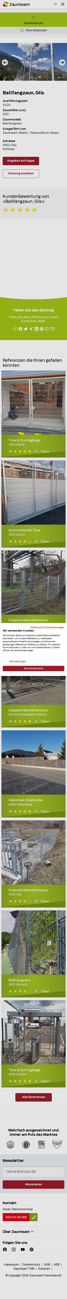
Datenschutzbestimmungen (47, 627)
